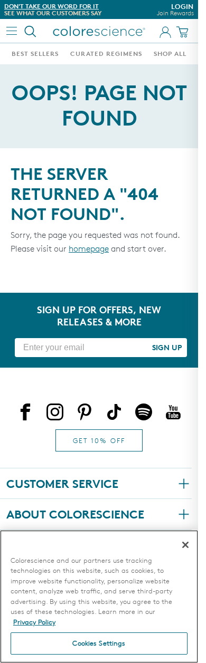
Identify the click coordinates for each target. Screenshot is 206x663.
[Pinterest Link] (84, 414)
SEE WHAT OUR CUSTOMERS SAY (53, 12)
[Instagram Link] (54, 414)
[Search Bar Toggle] (30, 31)
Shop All (170, 53)
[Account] (165, 32)
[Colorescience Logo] (99, 31)
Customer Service (62, 484)
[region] (99, 596)
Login (175, 9)
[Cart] (183, 31)
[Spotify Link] (143, 414)
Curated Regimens (106, 53)
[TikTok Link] (114, 414)
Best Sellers (35, 53)
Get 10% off (99, 440)
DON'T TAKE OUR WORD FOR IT (51, 6)
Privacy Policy (34, 622)
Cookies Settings (98, 643)
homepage (89, 249)
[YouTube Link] (173, 414)
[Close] (185, 544)
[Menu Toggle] (11, 31)
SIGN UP (167, 347)
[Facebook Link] (25, 414)
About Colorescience (75, 514)
